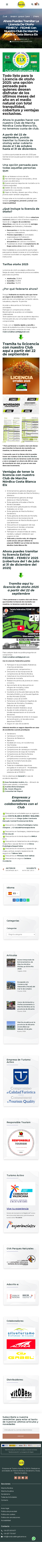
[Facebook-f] (15, 1477)
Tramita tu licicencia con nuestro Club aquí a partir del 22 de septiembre (21, 349)
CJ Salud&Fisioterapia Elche (23, 828)
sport (21, 791)
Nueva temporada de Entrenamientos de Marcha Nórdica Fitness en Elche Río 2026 (25, 964)
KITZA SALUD (8, 834)
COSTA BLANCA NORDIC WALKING (23, 816)
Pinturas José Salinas (25, 856)
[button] (7, 4)
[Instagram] (19, 1477)
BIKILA (34, 836)
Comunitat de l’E (12, 791)
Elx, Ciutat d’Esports (13, 789)
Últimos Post (27, 41)
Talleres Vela (16, 853)
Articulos (15, 41)
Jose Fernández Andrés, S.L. (16, 782)
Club (21, 41)
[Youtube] (22, 1477)
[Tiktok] (26, 1477)
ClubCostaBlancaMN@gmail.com (16, 332)
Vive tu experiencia (18, 1208)
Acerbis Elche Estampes (15, 787)
